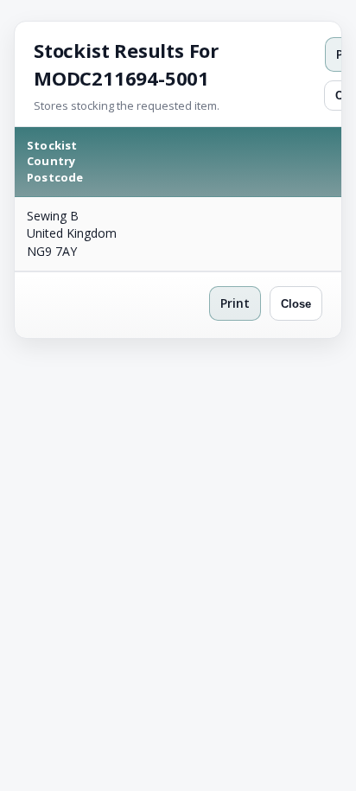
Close (296, 303)
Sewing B (53, 215)
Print (235, 303)
